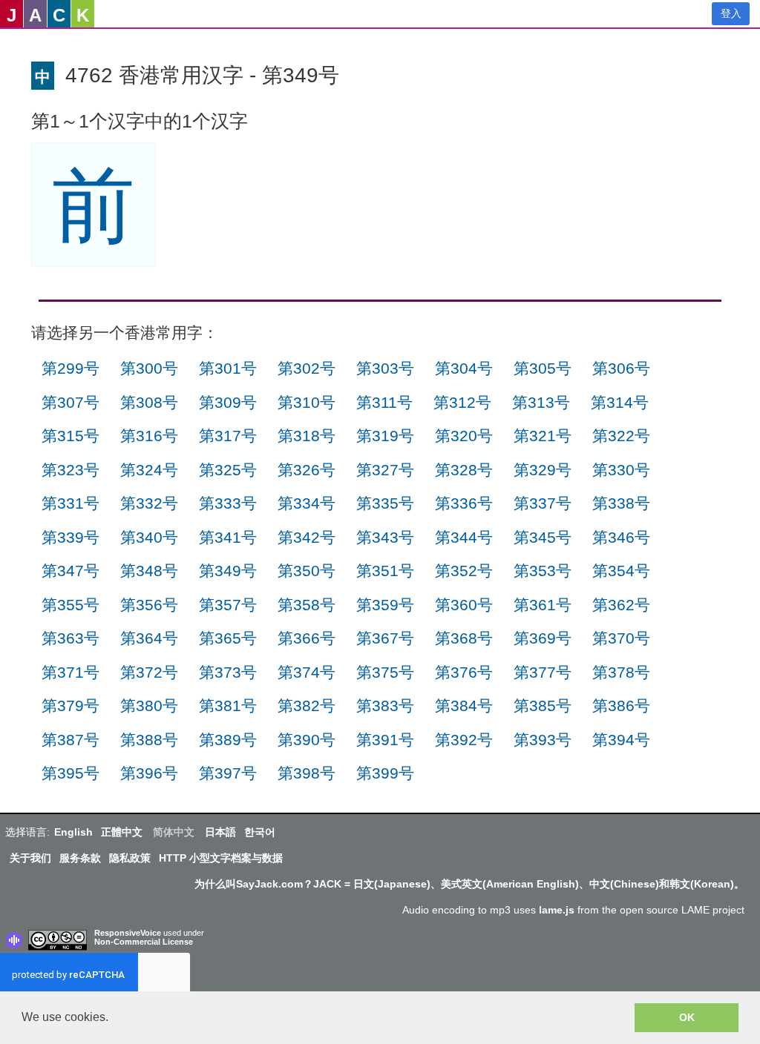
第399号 (385, 773)
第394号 (621, 739)
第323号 (70, 469)
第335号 (385, 503)
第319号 (385, 435)
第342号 (306, 537)
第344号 (464, 537)
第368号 (464, 638)
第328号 (464, 469)
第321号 (542, 435)
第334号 (306, 503)
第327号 (385, 469)
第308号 (149, 402)
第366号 (306, 638)
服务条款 (80, 858)
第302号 (306, 368)
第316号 (149, 435)
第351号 (385, 570)
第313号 (541, 402)
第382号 (306, 705)
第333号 (228, 503)
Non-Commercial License (143, 941)
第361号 (542, 604)
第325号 (228, 469)
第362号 (621, 604)
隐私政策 (130, 858)
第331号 (70, 503)
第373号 (228, 672)
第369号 (542, 638)
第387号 (70, 739)
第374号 (306, 672)
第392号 (464, 739)
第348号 (149, 570)
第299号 (70, 368)
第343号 (385, 537)
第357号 (228, 604)
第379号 (70, 705)
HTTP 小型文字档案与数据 (221, 858)
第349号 (228, 570)
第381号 (228, 705)
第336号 (464, 503)
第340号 (149, 537)
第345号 (542, 537)
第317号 (228, 435)
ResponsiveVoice (127, 932)
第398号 (306, 773)
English (73, 832)
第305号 (542, 368)
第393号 (542, 739)
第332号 (149, 503)
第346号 (621, 537)
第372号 (149, 672)
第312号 (462, 402)
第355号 (70, 604)
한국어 (259, 832)
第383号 (385, 705)
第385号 (542, 705)
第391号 (385, 739)
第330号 (621, 469)
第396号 (149, 773)
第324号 (149, 469)
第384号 (464, 705)
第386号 (621, 705)
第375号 (385, 672)
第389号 (228, 739)
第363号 (70, 638)
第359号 (385, 604)
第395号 (70, 773)
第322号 (621, 435)
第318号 (306, 435)
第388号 (149, 739)
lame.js (556, 910)
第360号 (464, 604)
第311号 (384, 402)
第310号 (306, 402)
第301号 (228, 368)
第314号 (620, 402)
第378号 (621, 672)
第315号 (70, 435)
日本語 (220, 832)
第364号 (149, 638)
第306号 (621, 368)
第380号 (149, 705)
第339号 (70, 537)
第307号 (70, 402)
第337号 (542, 503)
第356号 (149, 604)
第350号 (306, 570)
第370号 (621, 638)
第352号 (464, 570)
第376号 (464, 672)
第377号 (542, 672)
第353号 (542, 570)
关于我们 (30, 858)
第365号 (228, 638)
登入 (731, 13)
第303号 (385, 368)
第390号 (306, 739)
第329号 (542, 469)
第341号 (228, 537)
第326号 (306, 469)
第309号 (228, 402)
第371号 (70, 672)
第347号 (70, 570)
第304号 (464, 368)
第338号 (621, 503)
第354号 (621, 570)
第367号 (385, 638)
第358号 (306, 604)
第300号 (149, 368)
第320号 (464, 435)
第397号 (228, 773)
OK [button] (687, 1017)
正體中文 (121, 832)
